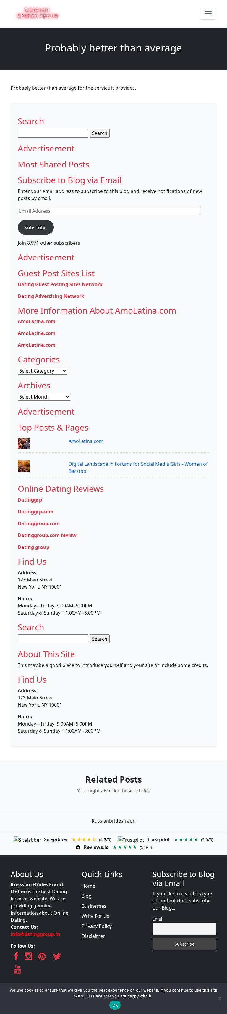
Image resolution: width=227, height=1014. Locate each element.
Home (88, 886)
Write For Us (95, 916)
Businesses (94, 906)
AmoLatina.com (86, 441)
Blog (87, 896)
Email (158, 919)
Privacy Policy (97, 926)
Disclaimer (93, 936)
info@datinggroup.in (35, 934)
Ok (115, 1005)
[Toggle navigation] (208, 14)
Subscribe (36, 227)
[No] (220, 998)
